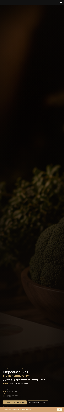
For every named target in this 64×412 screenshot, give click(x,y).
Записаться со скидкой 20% (15, 402)
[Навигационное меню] (61, 2)
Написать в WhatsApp (39, 402)
